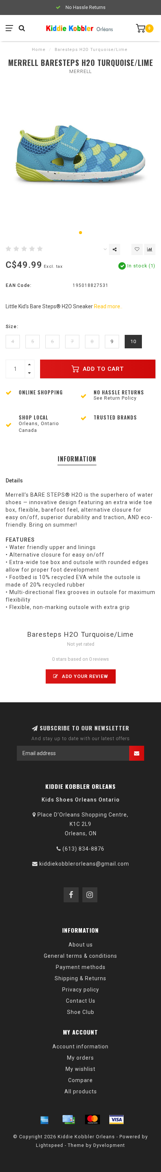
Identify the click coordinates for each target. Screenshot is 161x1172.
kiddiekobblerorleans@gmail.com (84, 864)
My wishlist (80, 1069)
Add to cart (102, 369)
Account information (80, 1047)
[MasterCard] (92, 1119)
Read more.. (108, 306)
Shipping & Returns (80, 978)
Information (77, 458)
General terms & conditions (80, 956)
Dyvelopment (109, 1145)
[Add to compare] (149, 249)
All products (80, 1091)
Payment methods (81, 967)
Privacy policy (80, 990)
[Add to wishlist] (137, 249)
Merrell (80, 71)
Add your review (84, 676)
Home (39, 49)
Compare (80, 1080)
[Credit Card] (68, 1119)
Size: (12, 326)
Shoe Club (80, 1012)
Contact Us (80, 1001)
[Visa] (116, 1119)
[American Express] (44, 1119)
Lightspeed (49, 1145)
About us (81, 945)
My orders (80, 1058)
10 (133, 341)
